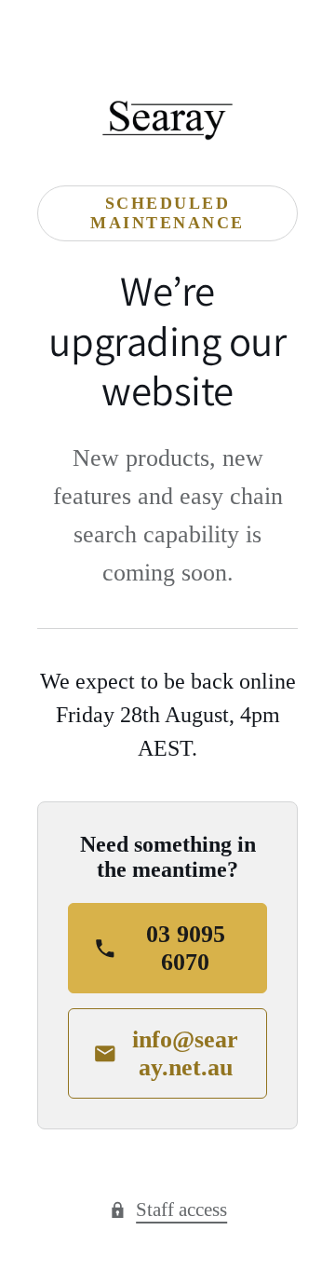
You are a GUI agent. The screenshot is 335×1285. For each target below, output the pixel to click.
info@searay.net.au (185, 1053)
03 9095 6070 (185, 948)
